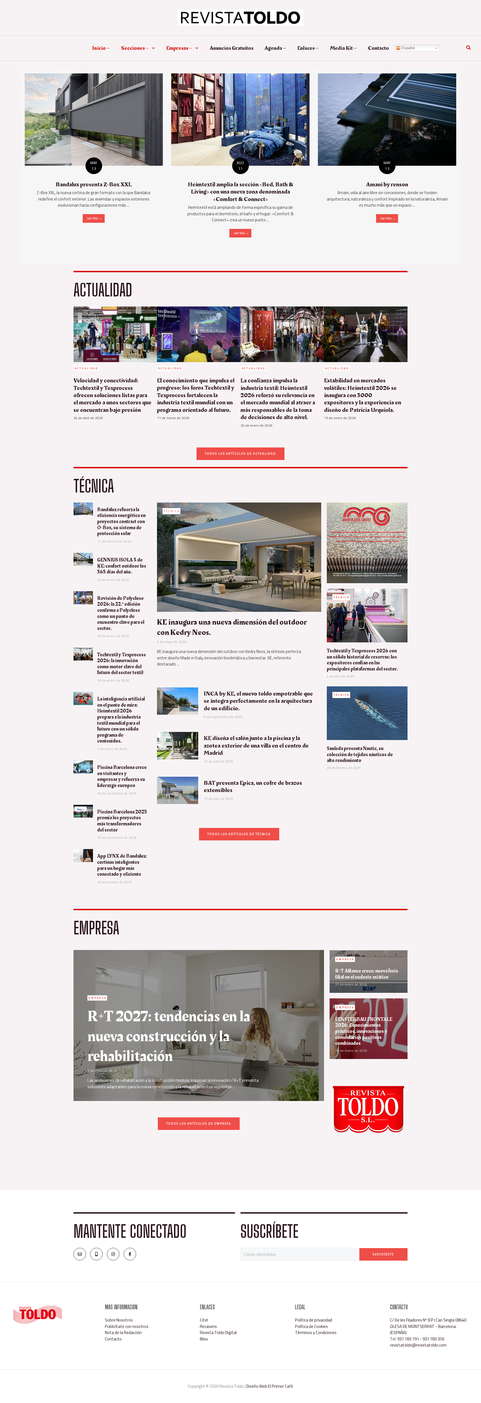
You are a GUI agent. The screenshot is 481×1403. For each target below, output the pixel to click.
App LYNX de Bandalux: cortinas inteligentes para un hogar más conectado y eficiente (122, 865)
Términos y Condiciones (316, 1332)
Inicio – (101, 48)
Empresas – (179, 48)
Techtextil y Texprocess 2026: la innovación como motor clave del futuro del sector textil (121, 664)
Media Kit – (343, 48)
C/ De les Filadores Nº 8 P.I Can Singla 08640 (428, 1320)
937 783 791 (408, 1339)
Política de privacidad (313, 1320)
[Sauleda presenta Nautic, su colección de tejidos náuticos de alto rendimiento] (367, 713)
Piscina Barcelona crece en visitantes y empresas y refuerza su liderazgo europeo (122, 776)
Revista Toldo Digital (218, 1332)
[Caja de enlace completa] (94, 152)
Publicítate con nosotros (126, 1326)
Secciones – (135, 48)
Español (408, 48)
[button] (152, 48)
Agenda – (275, 48)
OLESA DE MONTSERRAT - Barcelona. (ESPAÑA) (423, 1329)
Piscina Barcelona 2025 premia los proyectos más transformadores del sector (122, 821)
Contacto (378, 48)
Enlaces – (308, 48)
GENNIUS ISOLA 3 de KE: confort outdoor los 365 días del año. (121, 566)
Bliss (204, 1339)
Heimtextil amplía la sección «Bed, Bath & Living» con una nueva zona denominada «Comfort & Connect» (240, 192)
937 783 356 (433, 1339)
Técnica (172, 511)
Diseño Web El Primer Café (269, 1386)
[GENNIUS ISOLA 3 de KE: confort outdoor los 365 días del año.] (83, 559)
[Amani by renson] (387, 119)
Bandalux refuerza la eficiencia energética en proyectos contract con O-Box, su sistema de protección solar (121, 521)
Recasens (208, 1326)
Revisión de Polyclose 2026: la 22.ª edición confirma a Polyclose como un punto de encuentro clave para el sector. (120, 613)
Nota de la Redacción (123, 1332)
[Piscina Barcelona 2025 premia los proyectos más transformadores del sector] (83, 811)
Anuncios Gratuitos (231, 48)
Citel (204, 1320)
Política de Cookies (311, 1326)
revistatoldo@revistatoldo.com (418, 1345)
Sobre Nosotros (119, 1320)
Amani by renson (387, 184)
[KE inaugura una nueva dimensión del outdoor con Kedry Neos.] (239, 557)
